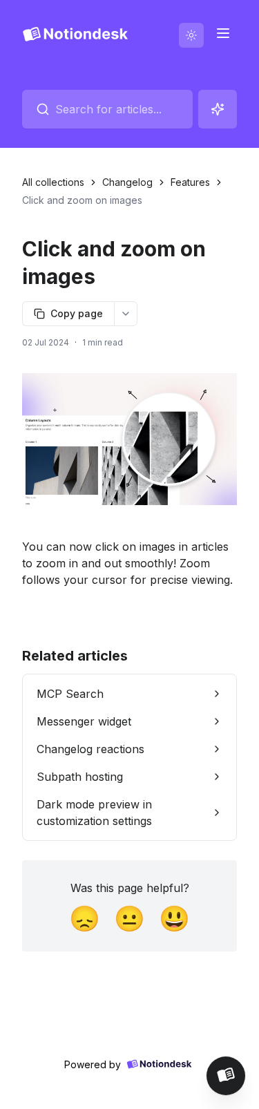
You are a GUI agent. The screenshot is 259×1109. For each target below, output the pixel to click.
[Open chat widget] (226, 1075)
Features (190, 182)
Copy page (76, 313)
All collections (53, 182)
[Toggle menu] (223, 33)
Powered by (92, 1064)
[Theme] (191, 35)
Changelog (127, 182)
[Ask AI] (217, 109)
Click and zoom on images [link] (82, 200)
